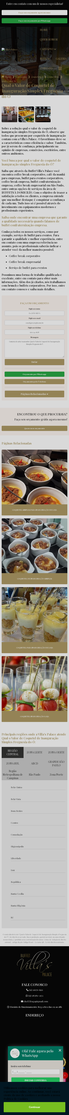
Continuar (34, 1107)
